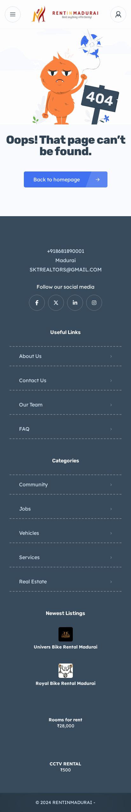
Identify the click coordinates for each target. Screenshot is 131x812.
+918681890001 (65, 251)
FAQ (24, 429)
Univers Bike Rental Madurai (65, 647)
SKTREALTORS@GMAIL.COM (66, 269)
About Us (30, 356)
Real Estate (33, 581)
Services (29, 557)
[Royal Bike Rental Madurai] (66, 671)
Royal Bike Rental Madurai (65, 683)
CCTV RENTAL (65, 764)
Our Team (31, 404)
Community (33, 484)
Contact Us (32, 380)
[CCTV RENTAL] (66, 751)
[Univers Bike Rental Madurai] (66, 634)
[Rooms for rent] (66, 707)
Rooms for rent (65, 719)
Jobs (25, 508)
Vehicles (29, 533)
